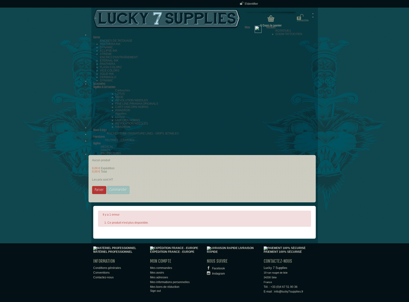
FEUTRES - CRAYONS (119, 140)
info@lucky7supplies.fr (288, 291)
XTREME (106, 54)
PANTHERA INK (110, 44)
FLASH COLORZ (111, 67)
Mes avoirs (157, 272)
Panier (99, 190)
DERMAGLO (108, 77)
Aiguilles (120, 113)
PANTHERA (107, 64)
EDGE (119, 97)
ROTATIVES (283, 30)
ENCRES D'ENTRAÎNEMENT (119, 57)
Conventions (101, 272)
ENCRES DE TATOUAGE (116, 40)
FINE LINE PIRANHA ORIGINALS (136, 103)
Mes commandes (161, 268)
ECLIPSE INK (108, 50)
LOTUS (120, 93)
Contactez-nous (103, 277)
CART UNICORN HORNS (131, 107)
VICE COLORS (109, 70)
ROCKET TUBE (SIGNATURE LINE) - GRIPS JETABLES (143, 133)
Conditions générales (107, 268)
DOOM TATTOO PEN (289, 34)
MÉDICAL (107, 146)
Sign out (155, 291)
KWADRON (122, 110)
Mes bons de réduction (164, 287)
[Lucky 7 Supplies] (166, 18)
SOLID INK (107, 74)
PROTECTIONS (111, 153)
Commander (118, 190)
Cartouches (122, 90)
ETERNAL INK (109, 60)
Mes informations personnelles (170, 282)
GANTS (105, 150)
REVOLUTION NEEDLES (131, 100)
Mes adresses (159, 277)
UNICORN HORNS (127, 120)
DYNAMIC (106, 47)
